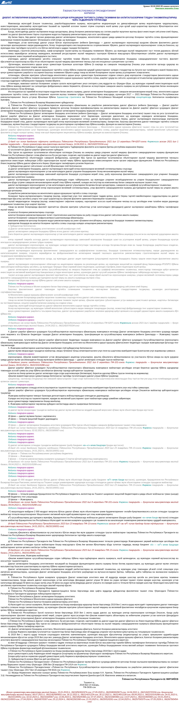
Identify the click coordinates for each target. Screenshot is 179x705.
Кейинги (12, 136)
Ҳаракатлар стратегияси (69, 97)
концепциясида (143, 97)
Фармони (130, 362)
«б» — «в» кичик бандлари (164, 545)
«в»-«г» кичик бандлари (94, 445)
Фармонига (153, 141)
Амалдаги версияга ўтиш (167, 8)
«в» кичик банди (115, 480)
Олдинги (12, 138)
